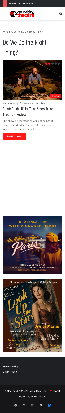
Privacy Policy (11, 366)
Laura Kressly (11, 103)
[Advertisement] (32, 179)
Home (8, 31)
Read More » (14, 136)
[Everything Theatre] (22, 13)
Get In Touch (10, 371)
